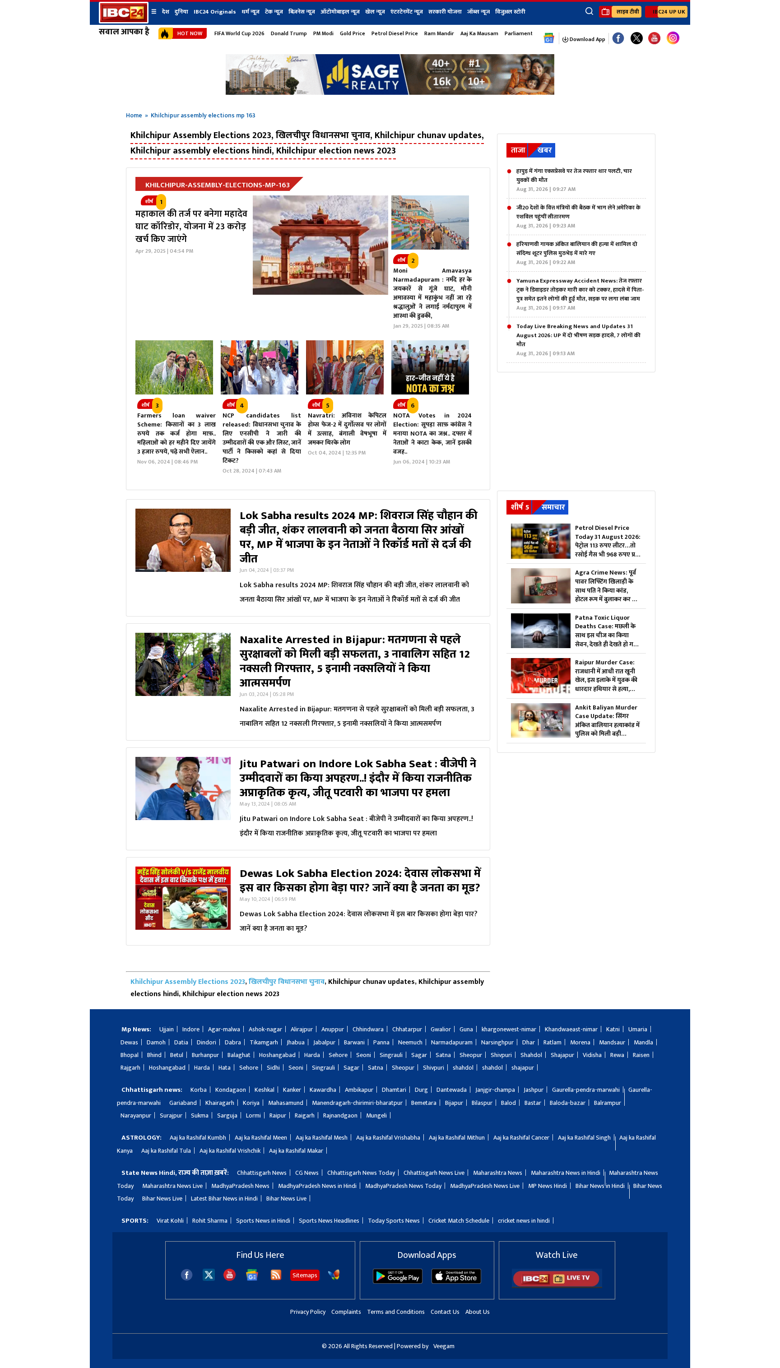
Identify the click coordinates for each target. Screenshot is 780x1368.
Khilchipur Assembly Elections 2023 (187, 982)
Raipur (277, 1115)
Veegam (444, 1346)
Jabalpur (324, 1042)
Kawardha (323, 1090)
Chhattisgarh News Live (434, 1173)
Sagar (419, 1055)
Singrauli (391, 1055)
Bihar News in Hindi (600, 1186)
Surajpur (171, 1115)
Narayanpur (136, 1115)
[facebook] (186, 1279)
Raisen (641, 1055)
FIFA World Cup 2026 (239, 33)
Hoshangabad (277, 1055)
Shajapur (562, 1055)
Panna (381, 1042)
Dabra (233, 1042)
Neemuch (410, 1042)
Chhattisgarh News (262, 1173)
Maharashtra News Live (172, 1186)
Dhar (528, 1042)
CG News (307, 1173)
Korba (198, 1090)
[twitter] (209, 1278)
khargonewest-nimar (509, 1029)
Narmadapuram (452, 1042)
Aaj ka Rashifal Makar (296, 1150)
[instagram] (673, 38)
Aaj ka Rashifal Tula (166, 1150)
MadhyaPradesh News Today (403, 1186)
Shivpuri (501, 1055)
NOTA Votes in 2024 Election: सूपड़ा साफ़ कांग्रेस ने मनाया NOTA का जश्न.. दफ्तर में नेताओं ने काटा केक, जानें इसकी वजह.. (432, 433)
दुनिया (181, 12)
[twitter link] (636, 38)
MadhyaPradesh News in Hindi (317, 1186)
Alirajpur (302, 1029)
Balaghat (239, 1055)
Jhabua (296, 1042)
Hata (224, 1067)
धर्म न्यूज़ (250, 12)
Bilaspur (482, 1103)
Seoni (363, 1055)
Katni (613, 1029)
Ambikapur (359, 1090)
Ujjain (166, 1029)
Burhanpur (205, 1055)
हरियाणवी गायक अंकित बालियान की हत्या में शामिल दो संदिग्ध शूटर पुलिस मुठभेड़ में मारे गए (576, 253)
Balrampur (607, 1103)
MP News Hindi (547, 1186)
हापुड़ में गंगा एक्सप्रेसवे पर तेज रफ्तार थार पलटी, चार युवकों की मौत (574, 180)
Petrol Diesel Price (394, 33)
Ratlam (552, 1042)
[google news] (549, 38)
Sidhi (273, 1067)
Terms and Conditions (396, 1312)
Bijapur (454, 1103)
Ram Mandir (439, 33)
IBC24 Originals (215, 12)
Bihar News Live (162, 1198)
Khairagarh (219, 1103)
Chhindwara (368, 1029)
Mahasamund (285, 1103)
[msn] (334, 1279)
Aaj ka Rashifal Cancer (521, 1137)
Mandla (643, 1042)
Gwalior (441, 1029)
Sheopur (471, 1055)
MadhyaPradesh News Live (485, 1186)
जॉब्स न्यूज (478, 12)
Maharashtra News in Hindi (565, 1173)
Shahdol (531, 1055)
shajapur (522, 1067)
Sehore (338, 1055)
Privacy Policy (307, 1312)
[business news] (430, 247)
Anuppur (332, 1029)
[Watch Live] (557, 1286)
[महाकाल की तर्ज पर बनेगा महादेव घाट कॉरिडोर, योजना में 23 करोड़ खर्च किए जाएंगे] (322, 265)
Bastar (533, 1103)
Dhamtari (394, 1090)
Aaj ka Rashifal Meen (261, 1137)
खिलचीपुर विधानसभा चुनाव (287, 982)
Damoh (156, 1042)
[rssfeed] (276, 1279)
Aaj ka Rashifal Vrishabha (388, 1137)
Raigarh (305, 1115)
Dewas (129, 1042)
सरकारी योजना (445, 12)
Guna (466, 1029)
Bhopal (130, 1055)
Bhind (154, 1055)
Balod (508, 1103)
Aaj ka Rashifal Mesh (322, 1137)
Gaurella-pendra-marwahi (586, 1090)
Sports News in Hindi (263, 1220)
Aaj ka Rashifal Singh (584, 1137)
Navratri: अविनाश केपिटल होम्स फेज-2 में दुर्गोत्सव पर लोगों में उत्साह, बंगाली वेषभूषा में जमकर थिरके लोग (347, 429)
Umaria (637, 1029)
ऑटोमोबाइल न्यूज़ (340, 12)
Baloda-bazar (567, 1103)
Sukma (200, 1115)
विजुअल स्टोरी (510, 12)
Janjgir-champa (495, 1090)
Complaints (346, 1312)
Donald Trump (289, 33)
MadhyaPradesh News (240, 1186)
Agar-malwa (224, 1029)
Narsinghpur (497, 1042)
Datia (181, 1042)
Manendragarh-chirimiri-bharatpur (357, 1103)
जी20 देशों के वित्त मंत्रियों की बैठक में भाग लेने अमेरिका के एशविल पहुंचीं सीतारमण (578, 216)
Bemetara (423, 1103)
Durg (421, 1090)
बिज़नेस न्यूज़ (301, 12)
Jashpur (533, 1090)
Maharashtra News (497, 1173)
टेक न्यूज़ (274, 12)
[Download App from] (397, 1281)
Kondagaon (230, 1090)
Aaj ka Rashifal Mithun (457, 1137)
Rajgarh (130, 1067)
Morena (580, 1042)
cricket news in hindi (524, 1220)
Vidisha (592, 1055)
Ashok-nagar (265, 1029)
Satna (443, 1055)
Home (134, 115)
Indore (191, 1029)
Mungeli (376, 1115)
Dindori (206, 1042)
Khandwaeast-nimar (571, 1029)
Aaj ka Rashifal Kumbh (198, 1137)
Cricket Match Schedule (458, 1220)
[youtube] (654, 38)
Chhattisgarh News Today (361, 1173)
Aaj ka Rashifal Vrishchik (230, 1150)
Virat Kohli (170, 1220)
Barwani (354, 1042)
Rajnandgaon (340, 1115)
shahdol (463, 1067)
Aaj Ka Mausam (479, 33)
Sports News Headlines (329, 1220)
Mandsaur (612, 1042)
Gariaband (183, 1103)
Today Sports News (394, 1220)
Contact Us (445, 1312)
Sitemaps (304, 1275)
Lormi (253, 1115)
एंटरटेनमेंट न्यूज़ (406, 12)
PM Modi (323, 33)
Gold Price (352, 33)
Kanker (292, 1090)
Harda (312, 1055)
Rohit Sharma (210, 1220)
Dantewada (451, 1090)
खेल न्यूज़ (375, 12)
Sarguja (227, 1115)
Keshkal (264, 1090)
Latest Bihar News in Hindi (224, 1198)
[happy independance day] (390, 92)
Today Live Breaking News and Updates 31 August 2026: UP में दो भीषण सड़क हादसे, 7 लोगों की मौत (578, 340)
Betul (176, 1055)
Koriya (251, 1103)
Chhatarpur (407, 1029)
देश (165, 12)
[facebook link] (618, 38)
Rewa (617, 1055)
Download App (586, 39)
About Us (477, 1312)
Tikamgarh (264, 1042)
